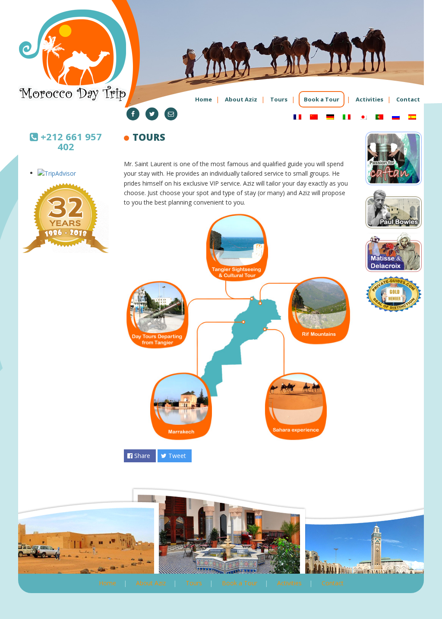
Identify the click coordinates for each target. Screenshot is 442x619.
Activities (369, 99)
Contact (408, 99)
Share (141, 456)
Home (203, 99)
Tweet (176, 456)
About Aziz (241, 99)
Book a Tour (321, 99)
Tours (278, 99)
